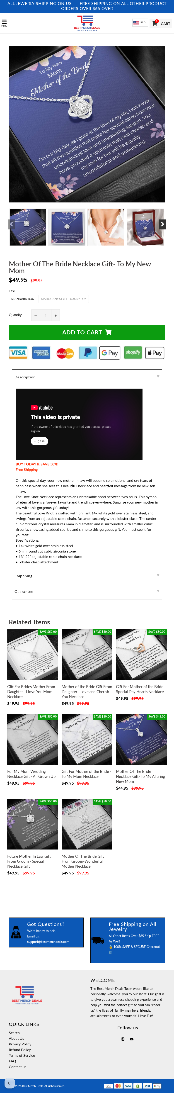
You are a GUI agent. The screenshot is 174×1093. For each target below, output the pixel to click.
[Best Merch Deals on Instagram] (122, 1039)
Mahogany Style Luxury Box (63, 299)
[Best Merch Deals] (87, 23)
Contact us (17, 1067)
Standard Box (22, 299)
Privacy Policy (20, 1044)
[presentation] (11, 224)
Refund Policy (20, 1050)
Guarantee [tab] (23, 592)
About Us (16, 1038)
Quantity (15, 315)
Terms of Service (22, 1055)
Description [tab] (25, 377)
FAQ (12, 1061)
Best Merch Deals (32, 1086)
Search (14, 1033)
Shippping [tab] (23, 576)
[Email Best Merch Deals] (131, 1039)
